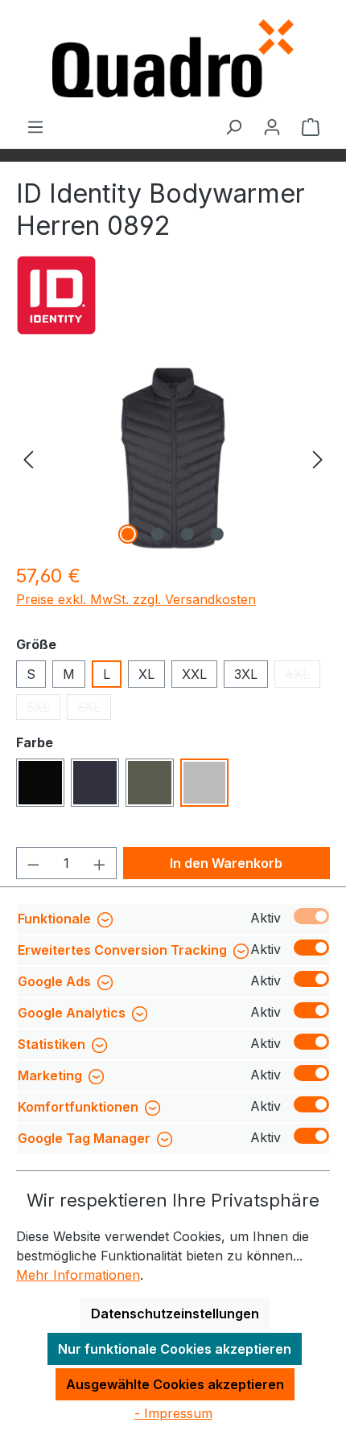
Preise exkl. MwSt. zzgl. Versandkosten (136, 599)
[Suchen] (233, 126)
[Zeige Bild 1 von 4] (128, 534)
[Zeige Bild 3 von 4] (187, 534)
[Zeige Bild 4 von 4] (217, 534)
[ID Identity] (56, 295)
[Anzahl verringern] (33, 863)
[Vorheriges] (28, 458)
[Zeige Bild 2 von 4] (157, 534)
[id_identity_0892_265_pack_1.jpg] (172, 458)
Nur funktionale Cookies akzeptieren (174, 1349)
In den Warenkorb (226, 863)
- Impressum (173, 1413)
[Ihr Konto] (272, 126)
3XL (245, 674)
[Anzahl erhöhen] (100, 863)
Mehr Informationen (78, 1275)
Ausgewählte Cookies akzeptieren (175, 1384)
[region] (173, 458)
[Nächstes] (318, 458)
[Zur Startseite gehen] (173, 58)
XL (146, 674)
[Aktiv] (311, 916)
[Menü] (35, 126)
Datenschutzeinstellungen (175, 1313)
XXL (194, 674)
